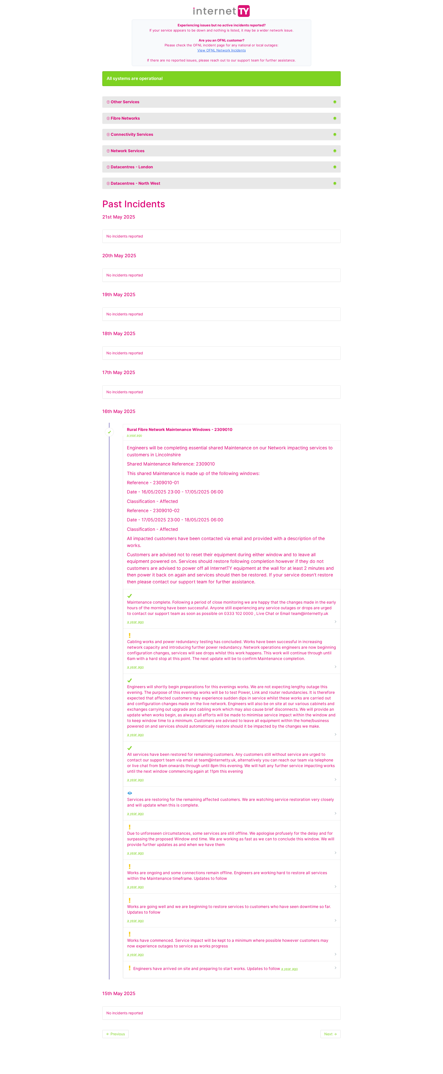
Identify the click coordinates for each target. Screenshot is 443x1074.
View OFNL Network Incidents (221, 50)
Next (330, 1034)
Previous (115, 1034)
